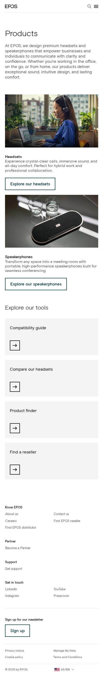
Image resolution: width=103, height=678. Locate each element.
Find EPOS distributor (20, 527)
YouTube (59, 589)
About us (11, 514)
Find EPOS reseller (67, 521)
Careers (11, 521)
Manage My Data (64, 650)
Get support (13, 568)
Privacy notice (14, 650)
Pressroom (61, 596)
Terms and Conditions (67, 657)
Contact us (61, 514)
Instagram (12, 596)
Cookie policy (14, 657)
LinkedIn (11, 589)
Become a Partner (18, 548)
